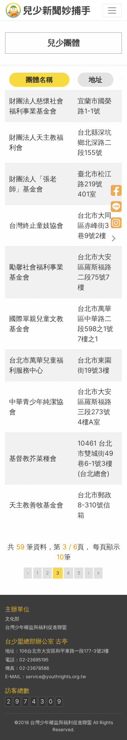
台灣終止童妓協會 (36, 225)
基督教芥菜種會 (33, 458)
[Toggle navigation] (112, 10)
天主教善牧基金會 (36, 505)
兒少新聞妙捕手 (47, 10)
